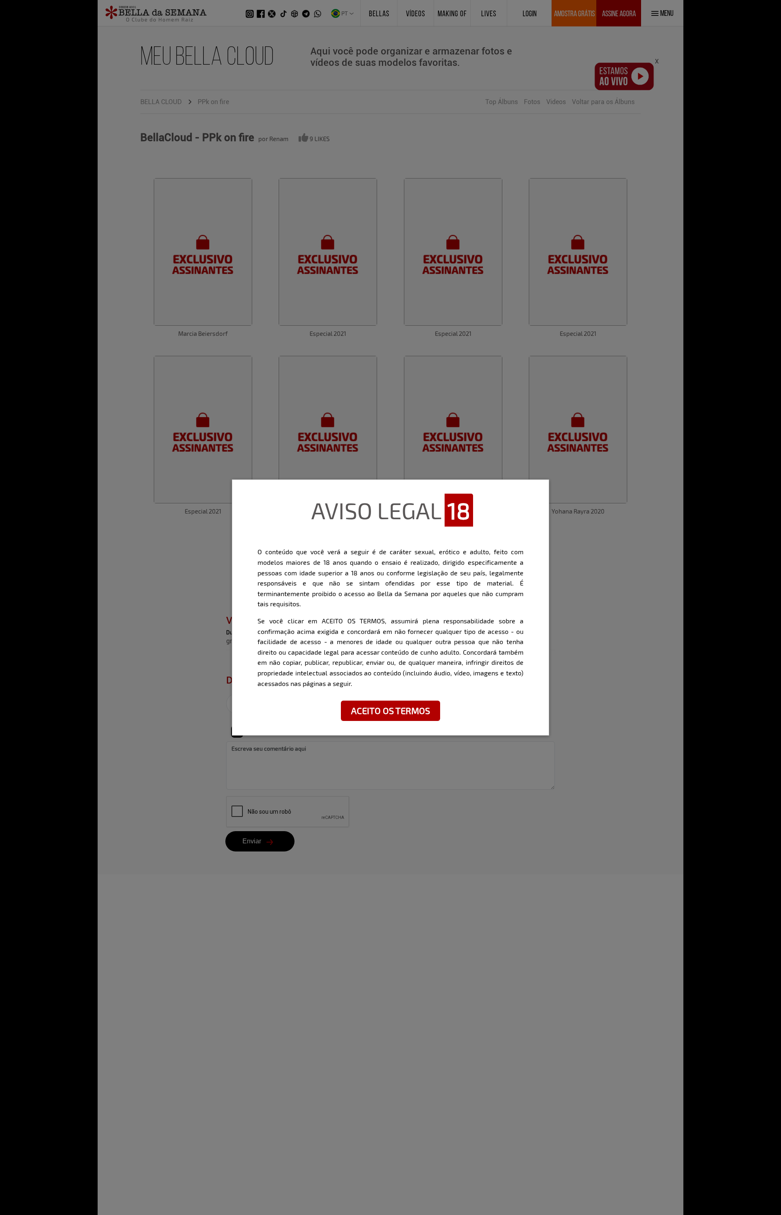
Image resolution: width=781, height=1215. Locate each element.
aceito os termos (390, 710)
